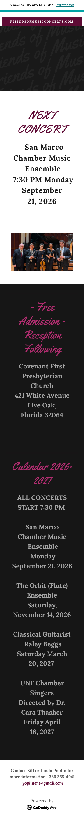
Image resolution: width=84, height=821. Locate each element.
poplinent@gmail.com (42, 783)
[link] (42, 807)
